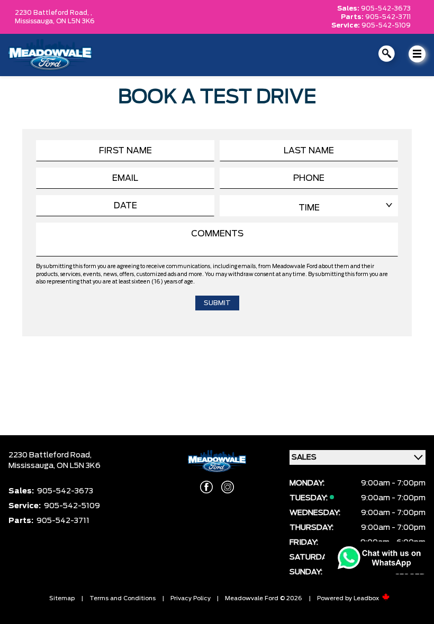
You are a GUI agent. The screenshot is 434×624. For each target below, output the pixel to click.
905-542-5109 (386, 25)
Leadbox (367, 598)
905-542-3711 (388, 17)
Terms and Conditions (122, 598)
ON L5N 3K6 (75, 21)
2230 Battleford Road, (50, 455)
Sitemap (62, 598)
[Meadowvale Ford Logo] (50, 55)
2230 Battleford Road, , (53, 13)
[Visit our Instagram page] (227, 487)
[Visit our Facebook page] (206, 487)
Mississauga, (35, 21)
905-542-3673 (386, 8)
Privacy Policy (190, 598)
